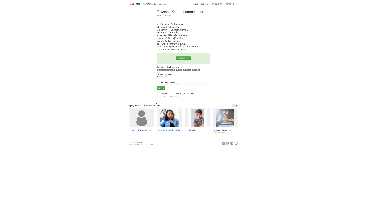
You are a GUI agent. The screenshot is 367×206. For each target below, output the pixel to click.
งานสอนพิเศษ (217, 3)
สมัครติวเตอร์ (231, 3)
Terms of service (134, 144)
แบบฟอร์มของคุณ (200, 3)
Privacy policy (144, 144)
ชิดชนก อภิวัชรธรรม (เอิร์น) (140, 130)
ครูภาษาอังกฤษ (163, 77)
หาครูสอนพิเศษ (149, 3)
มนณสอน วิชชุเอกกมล (222, 130)
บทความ (162, 3)
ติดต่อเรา (152, 144)
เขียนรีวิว (161, 88)
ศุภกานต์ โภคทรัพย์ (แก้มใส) (169, 130)
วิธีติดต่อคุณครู (183, 58)
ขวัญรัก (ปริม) (191, 130)
